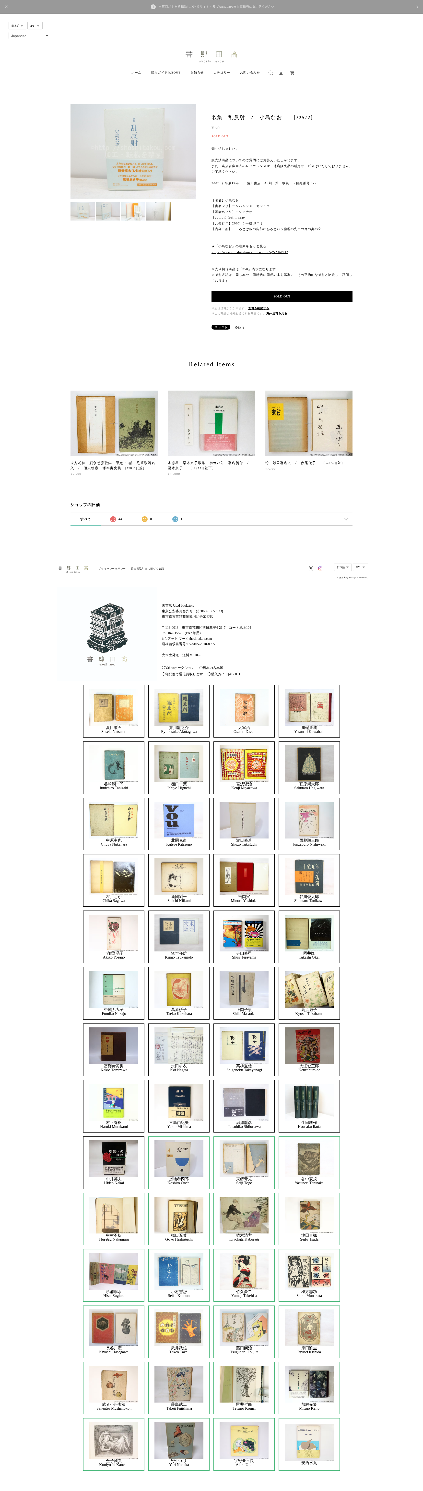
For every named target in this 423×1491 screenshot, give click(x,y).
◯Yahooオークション (178, 668)
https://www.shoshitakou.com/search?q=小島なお (250, 252)
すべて (86, 519)
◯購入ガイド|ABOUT (224, 674)
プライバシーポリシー (112, 568)
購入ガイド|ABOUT (166, 72)
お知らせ (197, 72)
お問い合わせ (250, 72)
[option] (133, 151)
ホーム (136, 72)
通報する (240, 327)
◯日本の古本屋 (211, 668)
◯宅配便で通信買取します (182, 674)
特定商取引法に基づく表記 (147, 568)
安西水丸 (309, 1463)
